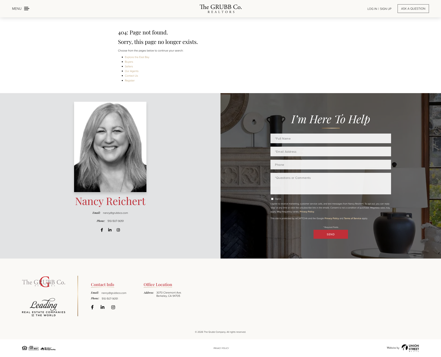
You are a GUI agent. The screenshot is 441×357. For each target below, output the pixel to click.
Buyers (129, 62)
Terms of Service (352, 218)
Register (130, 80)
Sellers (129, 66)
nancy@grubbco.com (115, 213)
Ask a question (413, 9)
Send (331, 234)
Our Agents (132, 71)
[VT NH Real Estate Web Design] (403, 348)
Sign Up (385, 9)
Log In (372, 9)
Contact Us (131, 75)
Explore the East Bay (137, 57)
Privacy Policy (307, 211)
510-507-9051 (115, 221)
